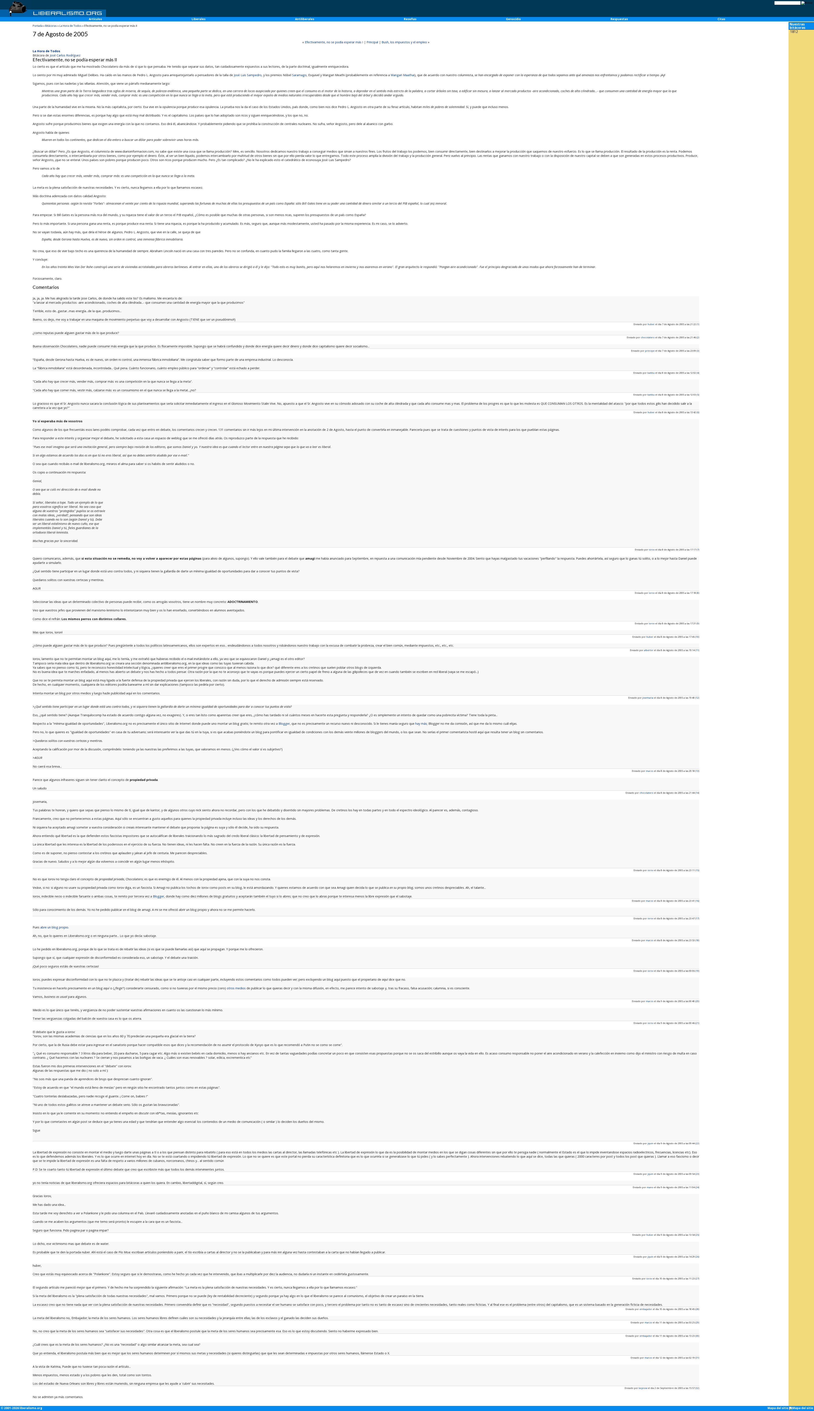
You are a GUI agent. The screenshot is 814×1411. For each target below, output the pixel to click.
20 (697, 1001)
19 (697, 970)
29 (697, 1322)
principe (650, 350)
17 (697, 918)
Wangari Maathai (402, 75)
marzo (649, 770)
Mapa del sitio (778, 1408)
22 (697, 1143)
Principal (372, 42)
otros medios (236, 988)
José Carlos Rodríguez (65, 55)
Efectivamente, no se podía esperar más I (334, 42)
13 (697, 770)
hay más (421, 724)
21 (697, 1023)
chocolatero (648, 337)
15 (697, 870)
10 (697, 636)
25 (697, 1234)
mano (650, 1187)
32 (697, 1388)
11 (697, 650)
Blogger (284, 724)
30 (697, 1335)
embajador (646, 1309)
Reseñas (410, 19)
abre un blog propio (54, 927)
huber (651, 324)
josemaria (647, 697)
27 (697, 1278)
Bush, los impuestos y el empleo (404, 42)
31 (697, 1357)
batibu (651, 372)
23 (697, 1173)
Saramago (299, 75)
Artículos (95, 19)
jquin (650, 1143)
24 (697, 1187)
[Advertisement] (801, 63)
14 (697, 792)
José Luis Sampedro (248, 75)
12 (697, 697)
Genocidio (513, 19)
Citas (721, 19)
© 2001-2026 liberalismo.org (21, 1408)
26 (697, 1256)
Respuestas (619, 19)
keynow (643, 1388)
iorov (652, 549)
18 (697, 940)
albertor (648, 650)
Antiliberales (304, 19)
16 (697, 900)
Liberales (198, 19)
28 (697, 1309)
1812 (794, 31)
